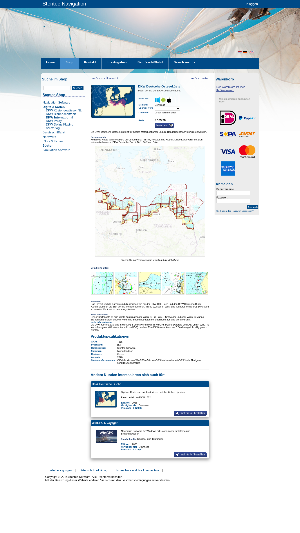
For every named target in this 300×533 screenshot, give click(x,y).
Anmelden (253, 207)
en (252, 52)
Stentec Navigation (64, 4)
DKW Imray (54, 121)
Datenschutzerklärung (93, 470)
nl (239, 52)
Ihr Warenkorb (225, 90)
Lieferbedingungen (60, 470)
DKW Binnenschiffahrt (61, 114)
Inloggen (252, 3)
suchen (77, 88)
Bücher (47, 145)
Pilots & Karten (53, 141)
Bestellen (161, 125)
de (245, 52)
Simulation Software (56, 150)
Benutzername (225, 189)
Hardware (49, 136)
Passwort (221, 197)
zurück (195, 78)
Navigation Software (56, 102)
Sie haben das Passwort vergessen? (235, 211)
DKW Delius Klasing (59, 124)
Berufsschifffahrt (54, 132)
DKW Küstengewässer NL (64, 110)
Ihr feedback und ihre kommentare (137, 470)
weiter (204, 78)
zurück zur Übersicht (104, 78)
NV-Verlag (53, 128)
